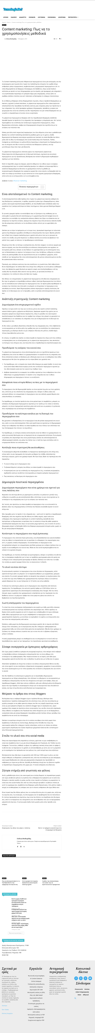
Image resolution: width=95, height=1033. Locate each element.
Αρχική (4, 22)
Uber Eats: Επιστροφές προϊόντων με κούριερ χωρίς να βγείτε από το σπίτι (21, 918)
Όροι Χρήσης (5, 1009)
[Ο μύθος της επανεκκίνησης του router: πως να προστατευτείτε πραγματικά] (51, 866)
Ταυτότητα (4, 1005)
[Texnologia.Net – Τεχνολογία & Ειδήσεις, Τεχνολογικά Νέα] (13, 9)
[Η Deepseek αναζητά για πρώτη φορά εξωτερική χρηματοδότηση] (6, 912)
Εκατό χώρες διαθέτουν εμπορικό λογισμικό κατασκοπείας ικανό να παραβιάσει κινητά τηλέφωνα (19, 902)
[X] (23, 43)
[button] (75, 998)
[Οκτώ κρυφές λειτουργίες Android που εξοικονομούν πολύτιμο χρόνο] (31, 866)
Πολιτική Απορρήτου (7, 1013)
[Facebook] (18, 43)
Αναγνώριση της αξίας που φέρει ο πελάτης (16, 828)
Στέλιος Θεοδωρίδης (11, 39)
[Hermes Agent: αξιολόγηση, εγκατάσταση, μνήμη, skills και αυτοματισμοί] (6, 926)
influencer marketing (20, 181)
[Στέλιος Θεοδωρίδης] (3, 39)
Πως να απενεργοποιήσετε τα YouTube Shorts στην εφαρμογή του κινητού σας (11, 882)
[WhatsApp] (31, 43)
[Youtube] (90, 978)
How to (8, 22)
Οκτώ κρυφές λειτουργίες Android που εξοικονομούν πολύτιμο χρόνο (30, 882)
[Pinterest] (27, 43)
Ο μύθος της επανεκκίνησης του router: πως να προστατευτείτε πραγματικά (51, 882)
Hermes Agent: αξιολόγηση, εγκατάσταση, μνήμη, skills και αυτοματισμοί (20, 925)
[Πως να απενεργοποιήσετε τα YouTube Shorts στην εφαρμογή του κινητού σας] (11, 866)
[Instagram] (21, 846)
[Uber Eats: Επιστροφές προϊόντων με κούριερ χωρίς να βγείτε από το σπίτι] (6, 919)
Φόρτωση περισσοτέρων (15, 933)
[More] (36, 43)
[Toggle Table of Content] (41, 187)
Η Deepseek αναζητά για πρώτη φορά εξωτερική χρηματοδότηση (19, 911)
